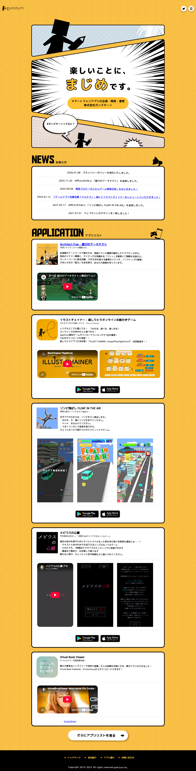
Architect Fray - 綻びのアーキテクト (83, 244)
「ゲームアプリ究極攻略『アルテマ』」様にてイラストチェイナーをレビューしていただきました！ (107, 197)
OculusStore (70, 721)
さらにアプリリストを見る (96, 735)
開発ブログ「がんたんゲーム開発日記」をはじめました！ (107, 189)
